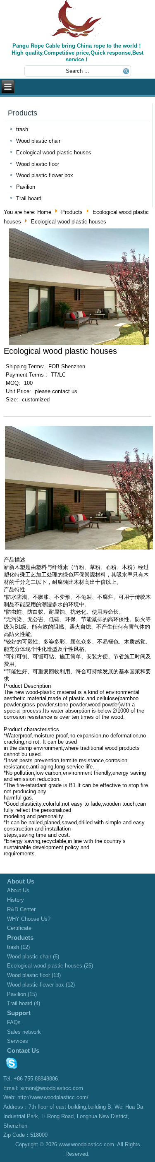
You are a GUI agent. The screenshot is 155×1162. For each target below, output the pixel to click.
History (15, 900)
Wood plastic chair (38, 141)
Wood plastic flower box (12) (41, 985)
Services (17, 1041)
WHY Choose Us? (28, 919)
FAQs (14, 1022)
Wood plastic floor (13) (34, 975)
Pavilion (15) (22, 994)
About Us (18, 890)
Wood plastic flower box (44, 175)
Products (72, 212)
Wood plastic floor (37, 164)
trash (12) (18, 947)
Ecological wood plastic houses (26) (50, 966)
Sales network (24, 1032)
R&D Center (21, 909)
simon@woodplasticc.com (51, 1088)
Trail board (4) (23, 1003)
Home (44, 212)
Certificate (19, 928)
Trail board (28, 198)
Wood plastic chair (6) (33, 956)
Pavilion (25, 187)
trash (22, 129)
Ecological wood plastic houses (53, 152)
